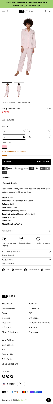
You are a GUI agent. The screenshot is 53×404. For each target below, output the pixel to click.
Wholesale (33, 332)
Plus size (6, 322)
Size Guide (10, 119)
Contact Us (34, 308)
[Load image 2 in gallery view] (19, 90)
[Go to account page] (45, 11)
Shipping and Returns (39, 322)
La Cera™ (22, 400)
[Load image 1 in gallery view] (7, 90)
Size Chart (33, 327)
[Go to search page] (8, 11)
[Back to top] (48, 400)
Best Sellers (8, 345)
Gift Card (6, 327)
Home (4, 102)
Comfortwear (8, 308)
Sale (4, 349)
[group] (9, 183)
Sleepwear (12, 102)
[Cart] (49, 11)
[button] (8, 11)
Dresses (6, 318)
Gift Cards (33, 318)
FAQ (30, 313)
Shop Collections (10, 332)
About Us (33, 303)
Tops (4, 313)
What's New (8, 340)
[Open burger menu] (3, 11)
